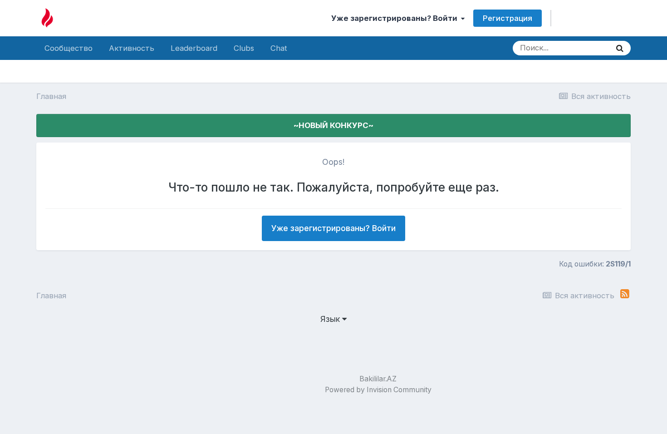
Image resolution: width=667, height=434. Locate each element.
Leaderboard (194, 48)
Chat (278, 48)
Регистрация (507, 18)
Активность (131, 48)
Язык (331, 319)
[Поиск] (620, 48)
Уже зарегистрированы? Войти (396, 18)
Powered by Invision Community (378, 389)
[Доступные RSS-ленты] (625, 294)
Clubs (244, 48)
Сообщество (68, 48)
